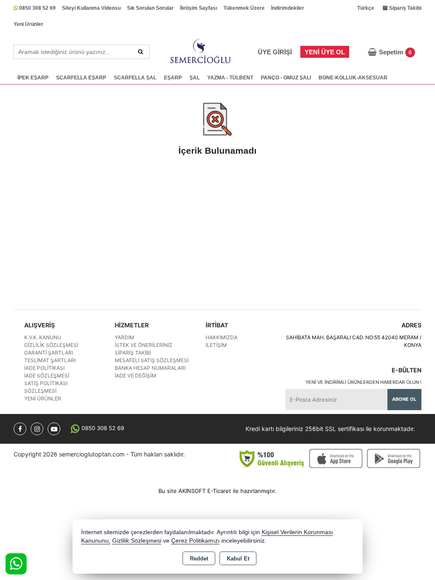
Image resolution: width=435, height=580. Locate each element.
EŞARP (173, 78)
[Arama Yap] (141, 52)
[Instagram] (37, 428)
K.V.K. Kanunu (42, 337)
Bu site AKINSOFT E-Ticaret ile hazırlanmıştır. (217, 490)
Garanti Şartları (48, 352)
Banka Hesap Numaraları (150, 368)
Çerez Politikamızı (195, 541)
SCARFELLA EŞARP (81, 78)
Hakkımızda (221, 337)
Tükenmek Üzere (244, 8)
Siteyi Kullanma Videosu (91, 8)
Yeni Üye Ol (325, 52)
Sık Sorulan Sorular (150, 8)
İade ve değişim (135, 375)
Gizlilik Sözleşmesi (51, 345)
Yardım (124, 337)
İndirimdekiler (287, 8)
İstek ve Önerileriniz (143, 345)
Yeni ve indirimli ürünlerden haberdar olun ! (363, 382)
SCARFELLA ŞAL (135, 78)
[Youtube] (54, 428)
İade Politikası (44, 368)
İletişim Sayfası (198, 8)
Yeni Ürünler (28, 24)
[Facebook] (20, 428)
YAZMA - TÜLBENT (230, 78)
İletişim (216, 345)
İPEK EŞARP (32, 78)
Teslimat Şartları (50, 360)
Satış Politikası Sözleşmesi (46, 387)
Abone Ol (404, 399)
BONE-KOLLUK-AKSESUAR (353, 78)
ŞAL (194, 78)
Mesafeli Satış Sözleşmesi (152, 360)
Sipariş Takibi (133, 352)
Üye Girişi (275, 52)
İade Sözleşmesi (46, 375)
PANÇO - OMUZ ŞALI (286, 78)
